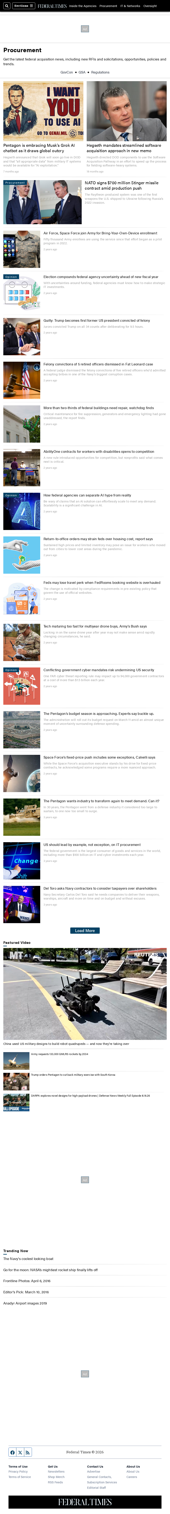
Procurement (108, 5)
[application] (85, 994)
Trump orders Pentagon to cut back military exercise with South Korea (73, 1075)
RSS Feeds (55, 1482)
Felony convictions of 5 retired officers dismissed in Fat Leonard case (98, 363)
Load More (85, 930)
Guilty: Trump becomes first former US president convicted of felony (97, 320)
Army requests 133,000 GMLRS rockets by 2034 (59, 1054)
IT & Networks (130, 5)
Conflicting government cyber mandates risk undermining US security (99, 669)
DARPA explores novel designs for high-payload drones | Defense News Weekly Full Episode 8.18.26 (90, 1095)
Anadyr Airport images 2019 (25, 1303)
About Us (132, 1471)
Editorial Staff (96, 1487)
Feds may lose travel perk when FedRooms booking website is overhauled (102, 582)
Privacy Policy (18, 1471)
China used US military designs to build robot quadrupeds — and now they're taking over (66, 1043)
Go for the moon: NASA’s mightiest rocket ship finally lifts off (50, 1269)
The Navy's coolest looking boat (28, 1258)
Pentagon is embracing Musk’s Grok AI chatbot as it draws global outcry (39, 147)
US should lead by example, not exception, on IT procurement (92, 844)
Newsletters (56, 1471)
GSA (82, 72)
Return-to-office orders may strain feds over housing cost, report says (98, 538)
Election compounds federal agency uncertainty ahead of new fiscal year (101, 276)
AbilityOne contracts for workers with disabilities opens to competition (99, 451)
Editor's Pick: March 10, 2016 (26, 1291)
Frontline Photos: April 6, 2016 (27, 1280)
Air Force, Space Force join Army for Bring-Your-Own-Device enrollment (100, 232)
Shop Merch (56, 1476)
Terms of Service (19, 1476)
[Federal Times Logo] (52, 6)
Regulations (100, 72)
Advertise (93, 1471)
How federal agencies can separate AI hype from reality (87, 494)
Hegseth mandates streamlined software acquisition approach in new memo (124, 147)
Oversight (150, 5)
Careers (131, 1476)
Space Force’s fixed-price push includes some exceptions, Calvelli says (99, 757)
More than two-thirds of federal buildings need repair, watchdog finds (99, 407)
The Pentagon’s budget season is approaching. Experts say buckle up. (99, 713)
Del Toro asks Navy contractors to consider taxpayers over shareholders (100, 888)
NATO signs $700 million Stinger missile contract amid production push (121, 185)
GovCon (67, 72)
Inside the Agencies (82, 5)
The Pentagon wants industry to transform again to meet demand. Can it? (101, 800)
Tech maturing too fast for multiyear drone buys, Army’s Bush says (95, 626)
